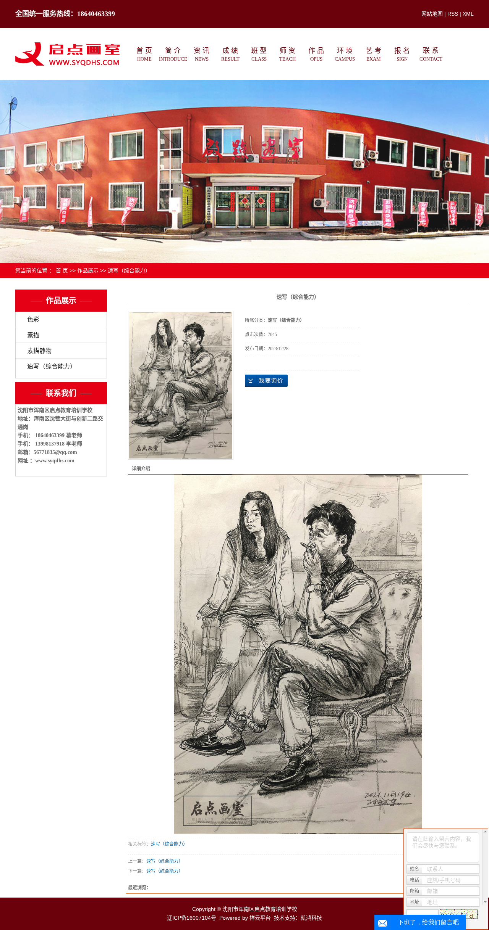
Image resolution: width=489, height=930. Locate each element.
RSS (452, 14)
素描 (33, 335)
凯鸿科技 (311, 918)
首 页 (62, 270)
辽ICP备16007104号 (191, 918)
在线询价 (266, 381)
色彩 (33, 319)
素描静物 (39, 351)
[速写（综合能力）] (180, 385)
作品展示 (88, 270)
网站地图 (432, 14)
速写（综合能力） (129, 270)
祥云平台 (260, 918)
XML (468, 14)
